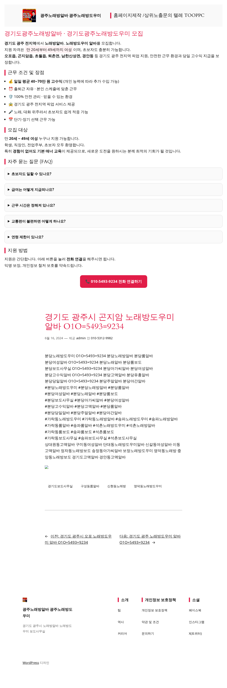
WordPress (31, 663)
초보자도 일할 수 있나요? (31, 173)
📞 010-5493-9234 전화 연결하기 (113, 281)
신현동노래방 (116, 486)
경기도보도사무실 (60, 486)
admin (81, 338)
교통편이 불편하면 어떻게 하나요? (39, 221)
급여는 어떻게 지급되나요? (33, 189)
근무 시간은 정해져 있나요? (33, 205)
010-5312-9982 (102, 338)
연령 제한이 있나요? (27, 236)
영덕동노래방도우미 (148, 486)
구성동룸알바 (90, 486)
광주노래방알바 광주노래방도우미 (70, 15)
